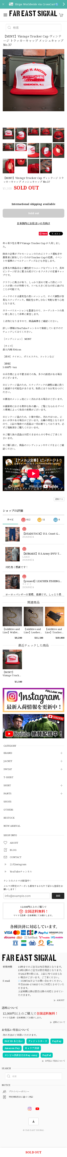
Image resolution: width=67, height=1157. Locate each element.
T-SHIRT (8, 777)
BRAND (8, 753)
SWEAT (8, 769)
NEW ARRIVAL (12, 826)
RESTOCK (9, 817)
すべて (10, 519)
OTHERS (8, 809)
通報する (59, 499)
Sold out (33, 213)
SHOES (8, 801)
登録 (58, 895)
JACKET (8, 761)
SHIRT (7, 785)
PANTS (8, 793)
